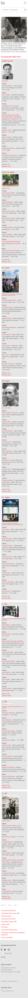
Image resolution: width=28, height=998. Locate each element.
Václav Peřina (6, 460)
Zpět (9, 905)
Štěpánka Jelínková (8, 480)
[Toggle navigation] (25, 2)
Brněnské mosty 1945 (9, 922)
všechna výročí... (7, 166)
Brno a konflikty (7, 937)
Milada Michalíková (8, 148)
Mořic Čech (5, 355)
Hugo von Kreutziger (8, 731)
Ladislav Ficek (6, 573)
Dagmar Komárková (8, 767)
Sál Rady (4, 927)
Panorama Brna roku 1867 (10, 913)
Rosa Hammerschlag (8, 661)
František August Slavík (9, 300)
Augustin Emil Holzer (8, 211)
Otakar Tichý (6, 469)
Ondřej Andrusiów (7, 652)
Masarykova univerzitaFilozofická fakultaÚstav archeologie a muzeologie (10, 970)
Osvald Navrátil (7, 557)
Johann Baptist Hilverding (10, 413)
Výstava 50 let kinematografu (11, 250)
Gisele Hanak (6, 679)
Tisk (15, 905)
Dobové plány (6, 916)
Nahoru (3, 905)
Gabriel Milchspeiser (8, 564)
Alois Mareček (6, 853)
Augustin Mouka (7, 234)
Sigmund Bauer (6, 137)
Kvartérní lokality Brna (9, 930)
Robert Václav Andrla (8, 218)
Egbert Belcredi (6, 720)
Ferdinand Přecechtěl (8, 873)
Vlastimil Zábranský (8, 776)
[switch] (2, 953)
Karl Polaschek (6, 442)
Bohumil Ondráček (8, 582)
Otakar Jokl (5, 740)
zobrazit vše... (6, 164)
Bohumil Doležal (7, 756)
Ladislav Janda (6, 880)
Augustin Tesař (6, 130)
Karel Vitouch (6, 345)
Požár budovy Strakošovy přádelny (12, 641)
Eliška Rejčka (6, 625)
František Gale (6, 891)
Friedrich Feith (6, 745)
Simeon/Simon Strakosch (9, 155)
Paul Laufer (5, 529)
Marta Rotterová (7, 451)
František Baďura (7, 431)
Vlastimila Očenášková (9, 327)
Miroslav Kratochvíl (8, 364)
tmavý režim (8, 953)
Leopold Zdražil (6, 318)
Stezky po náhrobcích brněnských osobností (13, 934)
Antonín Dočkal (6, 688)
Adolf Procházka (7, 538)
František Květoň (7, 842)
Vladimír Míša (6, 422)
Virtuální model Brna (8, 911)
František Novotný (7, 307)
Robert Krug (5, 837)
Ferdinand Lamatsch (8, 713)
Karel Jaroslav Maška (8, 193)
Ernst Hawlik (6, 95)
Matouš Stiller (6, 634)
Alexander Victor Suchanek (10, 106)
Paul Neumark (6, 591)
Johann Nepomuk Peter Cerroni (11, 826)
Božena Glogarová (7, 202)
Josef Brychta (6, 672)
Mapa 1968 (5, 924)
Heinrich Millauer (7, 86)
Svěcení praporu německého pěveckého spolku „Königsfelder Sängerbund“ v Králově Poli (12, 117)
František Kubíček (7, 227)
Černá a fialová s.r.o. (7, 991)
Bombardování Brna (8, 919)
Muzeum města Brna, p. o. (9, 981)
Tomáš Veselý (6, 334)
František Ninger (7, 546)
